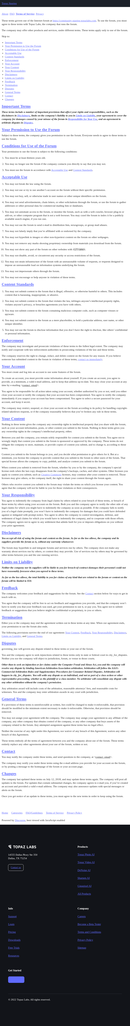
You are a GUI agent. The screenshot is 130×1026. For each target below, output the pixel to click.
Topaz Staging (9, 3)
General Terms (12, 92)
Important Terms (13, 42)
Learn (11, 924)
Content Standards (14, 56)
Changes (9, 99)
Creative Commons (51, 474)
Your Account (12, 63)
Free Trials (13, 947)
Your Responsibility (15, 71)
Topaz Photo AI (86, 854)
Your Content (12, 67)
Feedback (10, 81)
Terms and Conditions (89, 932)
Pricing (12, 932)
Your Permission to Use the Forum (23, 46)
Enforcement (11, 60)
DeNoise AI (84, 870)
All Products (84, 893)
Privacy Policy (74, 812)
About (5, 14)
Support (12, 916)
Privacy (40, 14)
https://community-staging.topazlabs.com (74, 20)
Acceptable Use (13, 53)
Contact (9, 95)
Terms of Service (25, 14)
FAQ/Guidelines (34, 812)
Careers (82, 916)
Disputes (9, 88)
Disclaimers (11, 74)
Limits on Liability (14, 78)
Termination (11, 85)
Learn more (16, 979)
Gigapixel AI (84, 886)
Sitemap (82, 947)
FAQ (12, 14)
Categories (17, 812)
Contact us (16, 867)
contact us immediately (90, 359)
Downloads (14, 940)
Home (5, 812)
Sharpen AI (84, 878)
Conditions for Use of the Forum (22, 49)
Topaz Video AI (86, 862)
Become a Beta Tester (89, 924)
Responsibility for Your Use (82, 119)
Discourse (20, 820)
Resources (13, 955)
